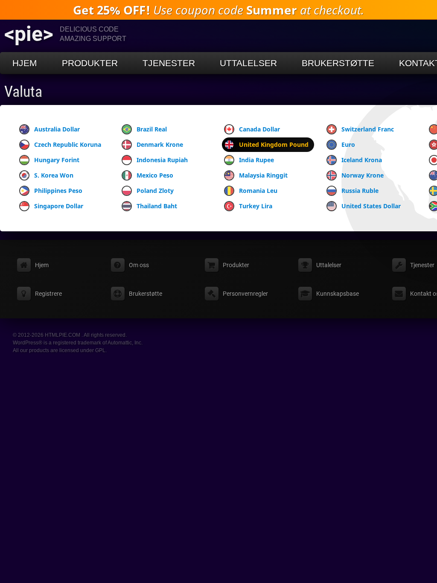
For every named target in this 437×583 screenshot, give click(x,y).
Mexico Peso (155, 175)
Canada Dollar (259, 129)
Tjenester (169, 63)
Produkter (90, 63)
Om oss (139, 265)
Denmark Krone (160, 144)
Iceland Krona (361, 160)
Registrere (48, 293)
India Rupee (256, 160)
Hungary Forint (56, 160)
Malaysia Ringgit (263, 175)
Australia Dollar (57, 129)
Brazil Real (152, 129)
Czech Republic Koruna (67, 144)
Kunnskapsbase (337, 293)
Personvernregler (245, 293)
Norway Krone (362, 175)
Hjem (24, 63)
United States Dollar (371, 206)
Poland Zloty (155, 191)
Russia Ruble (360, 191)
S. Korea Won (53, 175)
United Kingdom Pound (274, 144)
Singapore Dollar (58, 206)
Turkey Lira (255, 206)
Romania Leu (258, 191)
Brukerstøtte (338, 63)
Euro (348, 144)
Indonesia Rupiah (162, 160)
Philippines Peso (58, 191)
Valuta (23, 92)
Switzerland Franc (367, 129)
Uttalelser (248, 63)
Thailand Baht (157, 206)
